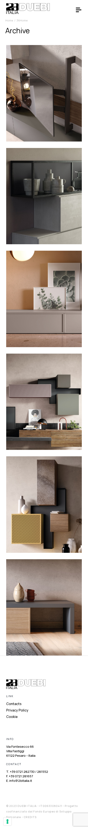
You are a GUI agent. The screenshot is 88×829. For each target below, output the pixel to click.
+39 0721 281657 (21, 776)
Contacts (14, 703)
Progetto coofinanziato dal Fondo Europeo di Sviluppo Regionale (42, 811)
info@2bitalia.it (20, 780)
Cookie (12, 716)
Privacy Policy (17, 710)
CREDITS (30, 817)
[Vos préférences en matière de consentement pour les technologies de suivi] (7, 821)
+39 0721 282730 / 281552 (29, 771)
